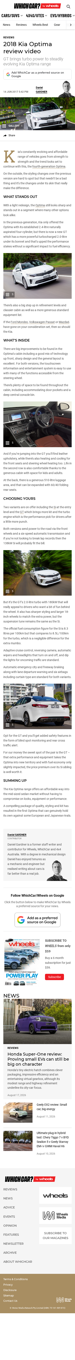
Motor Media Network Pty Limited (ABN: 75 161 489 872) (38, 1308)
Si (55, 507)
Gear (57, 24)
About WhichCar (17, 1262)
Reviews (21, 24)
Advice (9, 1207)
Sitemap (8, 1295)
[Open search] (68, 6)
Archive (10, 1253)
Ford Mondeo (19, 322)
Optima (40, 205)
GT (22, 512)
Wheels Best (40, 24)
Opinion (10, 1226)
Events (9, 1216)
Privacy (8, 1284)
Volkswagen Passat (42, 322)
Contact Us (10, 1300)
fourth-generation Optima (48, 166)
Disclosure (9, 1290)
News (6, 24)
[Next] (70, 25)
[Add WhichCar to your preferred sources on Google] (37, 919)
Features (11, 1235)
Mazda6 (64, 322)
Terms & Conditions (15, 1279)
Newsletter (13, 1244)
